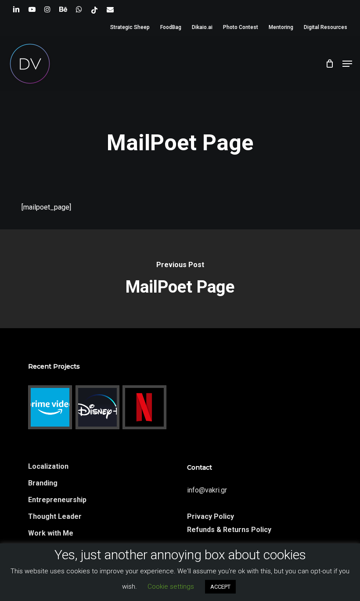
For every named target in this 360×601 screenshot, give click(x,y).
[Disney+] (98, 407)
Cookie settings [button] (171, 586)
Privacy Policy (210, 516)
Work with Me (50, 533)
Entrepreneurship (57, 500)
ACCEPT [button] (220, 586)
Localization (48, 466)
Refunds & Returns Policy (229, 529)
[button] (347, 63)
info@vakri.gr (207, 490)
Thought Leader (55, 516)
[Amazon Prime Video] (50, 407)
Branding (43, 483)
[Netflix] (144, 407)
